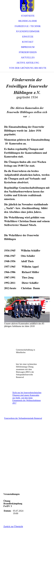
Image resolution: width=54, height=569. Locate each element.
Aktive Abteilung (27, 62)
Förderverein (28, 52)
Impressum (27, 47)
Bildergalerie (27, 21)
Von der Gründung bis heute (27, 68)
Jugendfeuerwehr (27, 31)
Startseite (28, 16)
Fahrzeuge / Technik (28, 26)
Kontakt (27, 42)
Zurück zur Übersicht (13, 526)
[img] (27, 6)
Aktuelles (28, 57)
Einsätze (27, 36)
